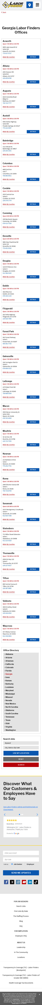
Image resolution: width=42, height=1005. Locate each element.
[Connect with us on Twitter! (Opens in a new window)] (12, 882)
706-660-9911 (7, 176)
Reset (21, 759)
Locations (21, 957)
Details (33, 57)
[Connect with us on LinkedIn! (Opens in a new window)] (30, 882)
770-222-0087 (7, 128)
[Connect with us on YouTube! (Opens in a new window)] (24, 882)
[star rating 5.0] (21, 820)
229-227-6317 (7, 565)
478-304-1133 (7, 296)
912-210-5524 (7, 541)
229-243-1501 (7, 151)
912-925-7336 (7, 516)
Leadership (21, 947)
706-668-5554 (7, 393)
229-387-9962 (7, 588)
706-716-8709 (7, 491)
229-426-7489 (7, 319)
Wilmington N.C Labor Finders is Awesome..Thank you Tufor (19, 828)
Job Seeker (18, 864)
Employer (30, 864)
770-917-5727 (7, 53)
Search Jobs (21, 906)
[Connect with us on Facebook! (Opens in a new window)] (6, 882)
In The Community (21, 952)
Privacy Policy (15, 1003)
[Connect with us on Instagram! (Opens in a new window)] (18, 882)
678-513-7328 (7, 223)
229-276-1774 (7, 200)
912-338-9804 (7, 636)
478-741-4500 (7, 418)
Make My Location (9, 57)
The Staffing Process (21, 916)
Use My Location (21, 753)
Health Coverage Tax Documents (21, 983)
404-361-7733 (7, 344)
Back (4, 12)
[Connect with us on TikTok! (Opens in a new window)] (36, 882)
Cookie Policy (16, 999)
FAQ (21, 926)
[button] (5, 814)
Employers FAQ (21, 936)
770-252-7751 (7, 466)
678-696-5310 (7, 368)
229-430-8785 (7, 78)
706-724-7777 (7, 103)
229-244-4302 (7, 613)
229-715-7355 (7, 441)
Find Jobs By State (21, 911)
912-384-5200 (7, 273)
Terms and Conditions (27, 1002)
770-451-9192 (7, 248)
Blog (21, 921)
